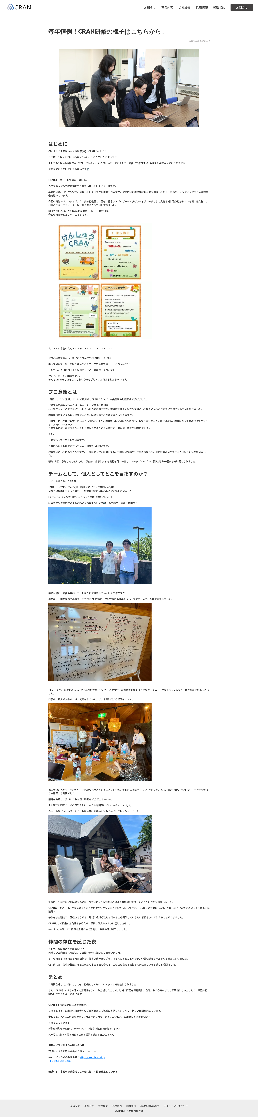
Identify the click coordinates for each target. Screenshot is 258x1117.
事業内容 (167, 7)
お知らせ (150, 7)
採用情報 (202, 7)
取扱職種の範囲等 (149, 1105)
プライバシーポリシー (176, 1105)
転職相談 (219, 7)
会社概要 (185, 7)
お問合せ (242, 7)
